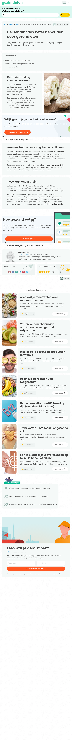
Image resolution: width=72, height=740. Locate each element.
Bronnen (66, 279)
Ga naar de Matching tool (16, 132)
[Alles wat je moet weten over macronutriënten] (9, 305)
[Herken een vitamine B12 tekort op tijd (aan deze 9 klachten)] (9, 411)
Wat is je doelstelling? (13, 11)
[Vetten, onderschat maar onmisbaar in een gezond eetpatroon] (9, 333)
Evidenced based (62, 24)
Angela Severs (23, 254)
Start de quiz (28, 239)
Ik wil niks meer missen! (35, 569)
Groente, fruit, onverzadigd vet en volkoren (19, 64)
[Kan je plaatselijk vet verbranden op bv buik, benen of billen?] (9, 462)
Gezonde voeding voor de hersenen (17, 61)
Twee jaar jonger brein (12, 67)
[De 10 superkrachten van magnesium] (9, 386)
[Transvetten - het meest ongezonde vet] (9, 436)
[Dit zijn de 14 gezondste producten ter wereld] (9, 360)
